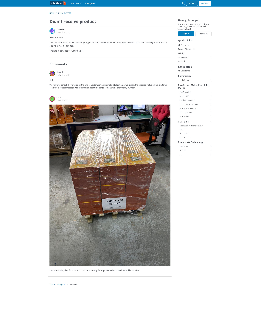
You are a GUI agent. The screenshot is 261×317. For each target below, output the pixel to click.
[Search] (183, 3)
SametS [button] (60, 72)
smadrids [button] (61, 29)
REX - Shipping (185, 137)
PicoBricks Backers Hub (196, 104)
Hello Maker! (196, 80)
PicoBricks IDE (196, 92)
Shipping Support (196, 112)
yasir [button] (59, 97)
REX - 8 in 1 (195, 121)
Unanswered (183, 57)
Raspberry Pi (196, 146)
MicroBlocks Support (196, 108)
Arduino (196, 150)
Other (196, 154)
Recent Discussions (186, 49)
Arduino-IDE (196, 133)
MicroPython (196, 116)
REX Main (183, 129)
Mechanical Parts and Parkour (191, 126)
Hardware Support (196, 100)
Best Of (181, 61)
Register (62, 284)
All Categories (184, 45)
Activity (181, 53)
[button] (52, 31)
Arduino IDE (196, 96)
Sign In (52, 284)
